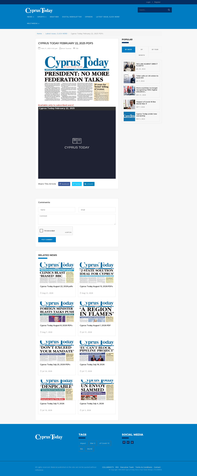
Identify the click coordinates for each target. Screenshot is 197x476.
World (89, 449)
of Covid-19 (104, 443)
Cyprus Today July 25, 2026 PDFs (55, 364)
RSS (117, 467)
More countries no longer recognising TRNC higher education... (147, 90)
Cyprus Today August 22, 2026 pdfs (56, 286)
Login (148, 2)
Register (157, 2)
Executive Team (127, 467)
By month (142, 52)
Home (39, 33)
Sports (41, 17)
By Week (128, 49)
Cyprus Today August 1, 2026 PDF (95, 325)
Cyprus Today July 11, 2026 (52, 404)
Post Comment (47, 240)
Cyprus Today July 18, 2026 (92, 364)
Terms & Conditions (143, 467)
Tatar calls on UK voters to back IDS (147, 77)
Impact (83, 443)
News (30, 17)
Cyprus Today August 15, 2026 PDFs (96, 286)
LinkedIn (89, 184)
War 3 (92, 443)
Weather (54, 17)
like (81, 449)
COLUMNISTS (108, 467)
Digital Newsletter (72, 17)
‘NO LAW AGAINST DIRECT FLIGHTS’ (147, 65)
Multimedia (32, 23)
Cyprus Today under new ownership (146, 115)
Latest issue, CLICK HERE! (108, 17)
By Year (155, 49)
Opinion (89, 17)
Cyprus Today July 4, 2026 (92, 404)
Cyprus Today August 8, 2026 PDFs (56, 325)
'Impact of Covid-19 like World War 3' (146, 103)
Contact (157, 467)
